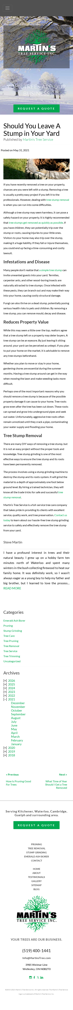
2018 (11, 755)
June (14, 725)
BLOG (36, 889)
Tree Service (10, 651)
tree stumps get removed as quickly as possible (36, 222)
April (14, 733)
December (18, 703)
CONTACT (36, 860)
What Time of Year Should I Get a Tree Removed (56, 781)
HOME (36, 868)
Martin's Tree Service (38, 139)
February (17, 740)
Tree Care (9, 635)
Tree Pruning (10, 640)
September (18, 714)
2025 (11, 684)
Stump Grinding (12, 630)
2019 (11, 751)
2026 (11, 680)
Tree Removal (11, 646)
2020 (11, 748)
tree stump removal (57, 199)
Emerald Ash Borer (14, 620)
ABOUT (36, 872)
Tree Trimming (11, 656)
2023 (11, 692)
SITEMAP (36, 885)
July (13, 721)
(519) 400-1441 (36, 950)
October (16, 710)
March (15, 736)
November (18, 707)
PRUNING (36, 844)
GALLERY (36, 881)
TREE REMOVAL (36, 848)
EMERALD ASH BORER (36, 856)
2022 (11, 695)
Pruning (8, 625)
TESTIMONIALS (36, 877)
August (16, 718)
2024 (11, 688)
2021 (11, 699)
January (16, 744)
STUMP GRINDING (36, 852)
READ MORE (12, 588)
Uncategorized (12, 661)
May (14, 729)
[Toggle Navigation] (7, 8)
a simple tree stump (50, 270)
